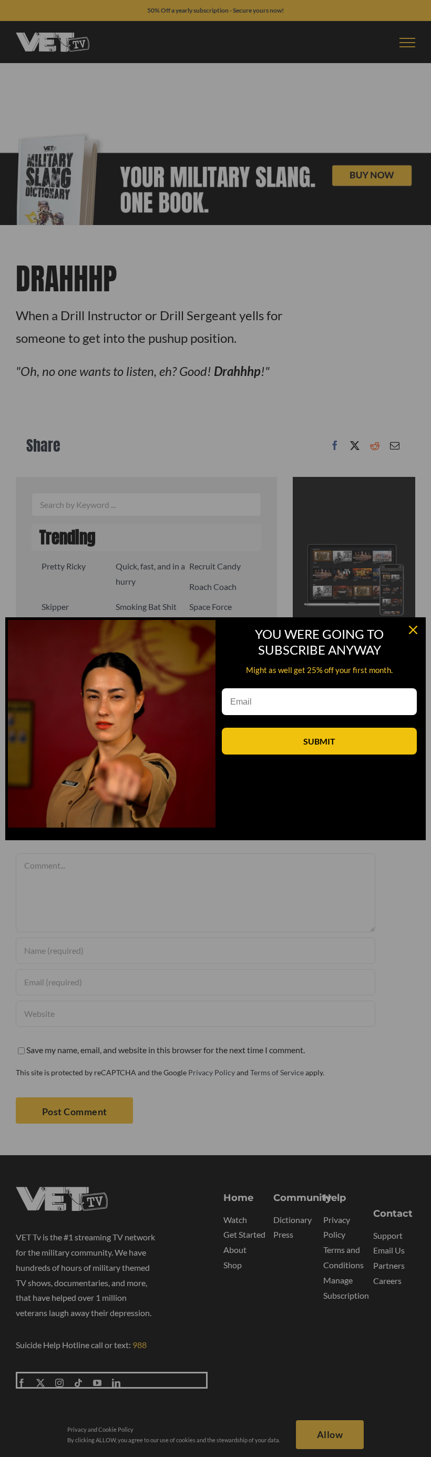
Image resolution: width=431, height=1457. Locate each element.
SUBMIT (319, 741)
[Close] (413, 630)
